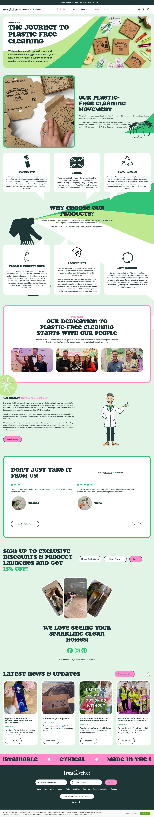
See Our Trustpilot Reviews (25, 524)
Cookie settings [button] (131, 813)
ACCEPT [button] (145, 813)
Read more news (124, 674)
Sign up (135, 559)
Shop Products (12, 439)
